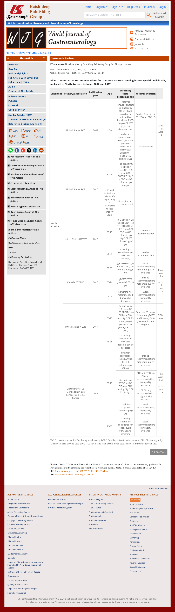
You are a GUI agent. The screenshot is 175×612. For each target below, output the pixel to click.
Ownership (134, 537)
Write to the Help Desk (159, 488)
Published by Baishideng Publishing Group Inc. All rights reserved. (101, 64)
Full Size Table (159, 452)
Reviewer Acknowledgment (60, 507)
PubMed (12, 100)
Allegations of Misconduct (19, 503)
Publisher (134, 554)
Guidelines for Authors (18, 553)
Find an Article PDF (97, 520)
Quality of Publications (18, 584)
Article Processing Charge (19, 512)
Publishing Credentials (140, 558)
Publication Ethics (137, 550)
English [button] (100, 7)
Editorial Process (15, 541)
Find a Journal (95, 507)
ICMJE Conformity (137, 525)
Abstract (13, 64)
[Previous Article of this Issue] (8, 58)
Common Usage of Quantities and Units (25, 516)
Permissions (135, 542)
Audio (11, 86)
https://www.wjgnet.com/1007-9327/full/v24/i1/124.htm (81, 471)
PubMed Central (17, 96)
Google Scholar (16, 109)
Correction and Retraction (19, 524)
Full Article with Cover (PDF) (23, 77)
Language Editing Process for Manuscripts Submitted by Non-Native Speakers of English (26, 565)
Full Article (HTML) (18, 82)
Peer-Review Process (57, 499)
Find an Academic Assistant (101, 512)
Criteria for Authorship (17, 532)
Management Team (138, 529)
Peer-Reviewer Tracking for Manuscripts (65, 503)
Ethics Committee (15, 545)
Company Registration (139, 516)
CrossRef (13, 105)
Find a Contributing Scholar (101, 503)
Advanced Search (159, 15)
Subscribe (93, 524)
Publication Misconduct (18, 580)
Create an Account (16, 528)
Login (162, 7)
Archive (20, 53)
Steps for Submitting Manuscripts (22, 588)
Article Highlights (18, 73)
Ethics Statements (15, 549)
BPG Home (134, 512)
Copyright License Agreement (20, 520)
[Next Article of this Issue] (44, 58)
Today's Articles (96, 528)
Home (87, 7)
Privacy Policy (136, 546)
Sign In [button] (116, 7)
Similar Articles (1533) (20, 115)
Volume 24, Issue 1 (39, 53)
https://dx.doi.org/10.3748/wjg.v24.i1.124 (74, 474)
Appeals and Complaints (18, 507)
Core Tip (12, 68)
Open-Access (13, 576)
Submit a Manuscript (17, 593)
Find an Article (95, 516)
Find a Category (96, 499)
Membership (135, 533)
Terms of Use (135, 571)
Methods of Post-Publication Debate (24, 572)
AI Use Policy (13, 499)
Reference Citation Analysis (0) (25, 123)
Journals (149, 7)
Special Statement (137, 567)
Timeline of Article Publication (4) (26, 119)
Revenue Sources (137, 562)
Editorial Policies (15, 537)
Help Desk (133, 7)
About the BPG (136, 504)
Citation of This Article (20, 91)
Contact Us (134, 521)
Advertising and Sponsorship (142, 508)
